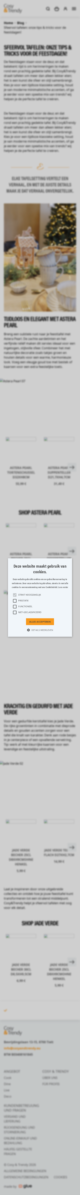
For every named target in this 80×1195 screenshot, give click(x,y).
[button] (40, 597)
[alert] (40, 597)
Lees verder (63, 587)
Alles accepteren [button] (40, 621)
